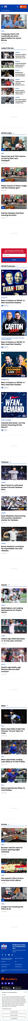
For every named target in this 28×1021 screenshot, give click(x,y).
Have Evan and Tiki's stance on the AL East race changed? (13, 158)
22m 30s (5, 430)
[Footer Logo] (14, 978)
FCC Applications (18, 964)
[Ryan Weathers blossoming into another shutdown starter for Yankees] (14, 503)
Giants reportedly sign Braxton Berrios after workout (11, 669)
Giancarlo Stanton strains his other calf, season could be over (20, 57)
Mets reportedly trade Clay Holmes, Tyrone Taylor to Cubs (13, 731)
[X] (5, 955)
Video (2, 31)
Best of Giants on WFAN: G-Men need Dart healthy (13, 301)
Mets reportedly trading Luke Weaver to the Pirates (13, 760)
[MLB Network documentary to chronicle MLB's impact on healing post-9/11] (7, 73)
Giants (17, 88)
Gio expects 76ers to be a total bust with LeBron (12, 879)
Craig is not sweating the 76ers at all (12, 907)
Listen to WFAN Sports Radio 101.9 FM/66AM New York (6, 959)
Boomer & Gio (5, 379)
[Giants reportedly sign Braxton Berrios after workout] (14, 655)
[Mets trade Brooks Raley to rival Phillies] (14, 775)
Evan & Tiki (4, 297)
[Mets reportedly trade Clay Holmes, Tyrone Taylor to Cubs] (14, 716)
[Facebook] (2, 955)
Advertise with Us (18, 966)
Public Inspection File (5, 964)
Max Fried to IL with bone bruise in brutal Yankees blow (12, 487)
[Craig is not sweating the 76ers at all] (14, 894)
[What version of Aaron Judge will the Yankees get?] (14, 174)
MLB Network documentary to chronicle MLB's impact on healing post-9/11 (20, 76)
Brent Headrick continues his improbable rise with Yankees (12, 548)
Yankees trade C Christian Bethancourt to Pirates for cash (20, 84)
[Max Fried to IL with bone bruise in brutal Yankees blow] (14, 473)
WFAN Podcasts (8, 266)
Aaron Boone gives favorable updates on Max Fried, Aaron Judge (20, 102)
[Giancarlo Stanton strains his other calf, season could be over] (7, 55)
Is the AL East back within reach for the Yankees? (20, 65)
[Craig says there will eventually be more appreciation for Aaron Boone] (14, 21)
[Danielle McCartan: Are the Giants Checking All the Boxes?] (14, 405)
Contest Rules (4, 966)
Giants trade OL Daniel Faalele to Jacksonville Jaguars (20, 93)
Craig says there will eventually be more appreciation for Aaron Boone (11, 37)
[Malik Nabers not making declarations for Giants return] (14, 595)
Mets (3, 706)
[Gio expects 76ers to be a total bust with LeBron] (14, 866)
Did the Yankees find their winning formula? (12, 214)
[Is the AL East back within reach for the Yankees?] (7, 64)
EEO (16, 961)
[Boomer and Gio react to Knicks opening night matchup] (14, 835)
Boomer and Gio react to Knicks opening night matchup (12, 849)
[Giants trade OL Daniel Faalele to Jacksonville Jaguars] (7, 91)
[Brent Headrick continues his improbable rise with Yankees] (14, 534)
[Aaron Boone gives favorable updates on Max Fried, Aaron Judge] (7, 100)
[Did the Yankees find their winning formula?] (14, 202)
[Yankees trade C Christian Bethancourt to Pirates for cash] (7, 82)
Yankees (17, 52)
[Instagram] (12, 955)
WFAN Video (6, 133)
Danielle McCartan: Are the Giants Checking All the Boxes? (13, 425)
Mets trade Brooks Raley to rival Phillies (13, 789)
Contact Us (3, 961)
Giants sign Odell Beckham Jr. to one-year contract (13, 639)
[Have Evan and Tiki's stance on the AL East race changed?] (14, 144)
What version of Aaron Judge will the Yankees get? (14, 186)
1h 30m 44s (5, 305)
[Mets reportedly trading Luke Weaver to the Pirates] (14, 747)
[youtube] (9, 955)
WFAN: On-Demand (6, 420)
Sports (17, 70)
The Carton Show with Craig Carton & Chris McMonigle (12, 338)
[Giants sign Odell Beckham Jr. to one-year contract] (14, 626)
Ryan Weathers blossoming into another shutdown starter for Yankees (13, 518)
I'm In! (14, 260)
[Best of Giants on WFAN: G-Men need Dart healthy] (14, 282)
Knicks (4, 824)
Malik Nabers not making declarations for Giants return (12, 610)
